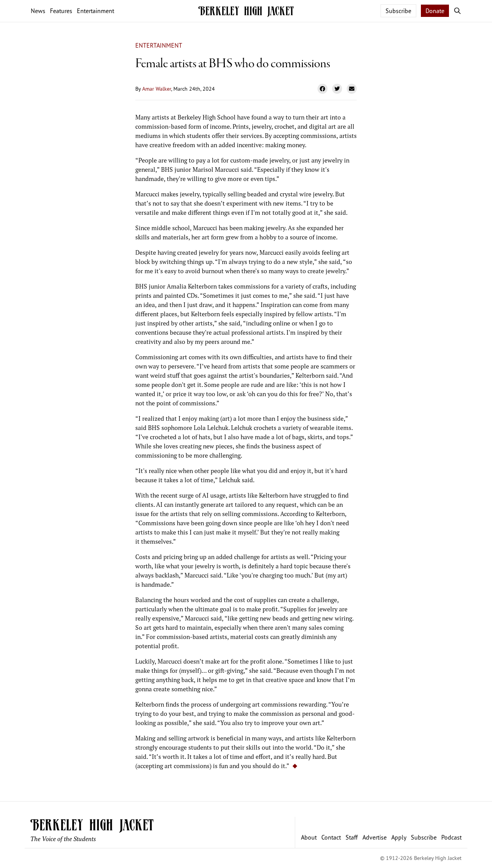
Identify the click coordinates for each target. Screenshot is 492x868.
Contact (331, 837)
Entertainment (158, 45)
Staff (352, 837)
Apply (398, 837)
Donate (435, 11)
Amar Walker (156, 88)
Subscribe (398, 11)
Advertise (374, 837)
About (309, 837)
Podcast (451, 837)
